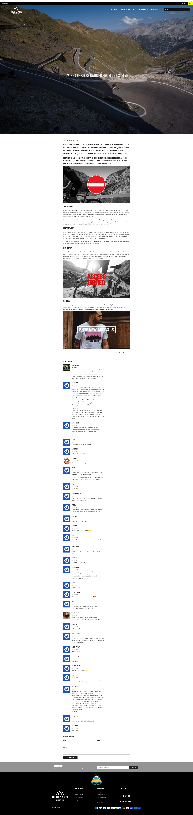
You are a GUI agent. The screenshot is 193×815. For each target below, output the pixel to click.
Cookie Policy (77, 802)
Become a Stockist (79, 794)
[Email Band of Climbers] (129, 796)
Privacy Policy (78, 800)
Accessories (143, 9)
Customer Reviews (101, 794)
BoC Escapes (114, 9)
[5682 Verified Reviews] (96, 785)
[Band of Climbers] (16, 10)
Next (127, 138)
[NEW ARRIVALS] (96, 348)
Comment (65, 747)
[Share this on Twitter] (115, 352)
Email (98, 740)
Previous (122, 138)
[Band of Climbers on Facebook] (121, 796)
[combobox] (177, 9)
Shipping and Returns (101, 792)
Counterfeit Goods (101, 802)
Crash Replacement (101, 797)
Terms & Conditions (79, 797)
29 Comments (74, 140)
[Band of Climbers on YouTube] (124, 796)
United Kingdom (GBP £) (126, 801)
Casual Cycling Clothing (128, 9)
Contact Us (5, 3)
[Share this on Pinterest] (123, 352)
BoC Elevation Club (101, 800)
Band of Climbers (59, 807)
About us (76, 792)
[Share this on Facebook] (119, 352)
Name (64, 740)
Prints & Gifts (155, 9)
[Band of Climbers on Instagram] (126, 796)
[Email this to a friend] (127, 352)
